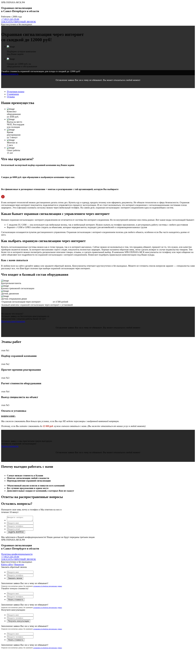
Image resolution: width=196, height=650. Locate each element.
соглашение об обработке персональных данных (47, 586)
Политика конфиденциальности (17, 554)
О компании (13, 94)
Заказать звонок (15, 578)
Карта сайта (7, 564)
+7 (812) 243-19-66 (10, 19)
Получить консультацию (13, 321)
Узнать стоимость (9, 74)
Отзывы (11, 97)
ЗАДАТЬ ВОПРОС (16, 532)
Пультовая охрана (15, 91)
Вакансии (19, 564)
